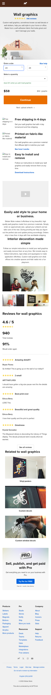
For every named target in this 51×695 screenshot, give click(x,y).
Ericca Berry (7, 398)
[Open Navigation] (3, 3)
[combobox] (25, 78)
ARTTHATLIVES (9, 380)
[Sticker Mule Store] (19, 658)
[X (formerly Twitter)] (23, 658)
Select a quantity (11, 74)
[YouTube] (32, 658)
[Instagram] (28, 658)
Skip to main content (1, 1)
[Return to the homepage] (25, 3)
